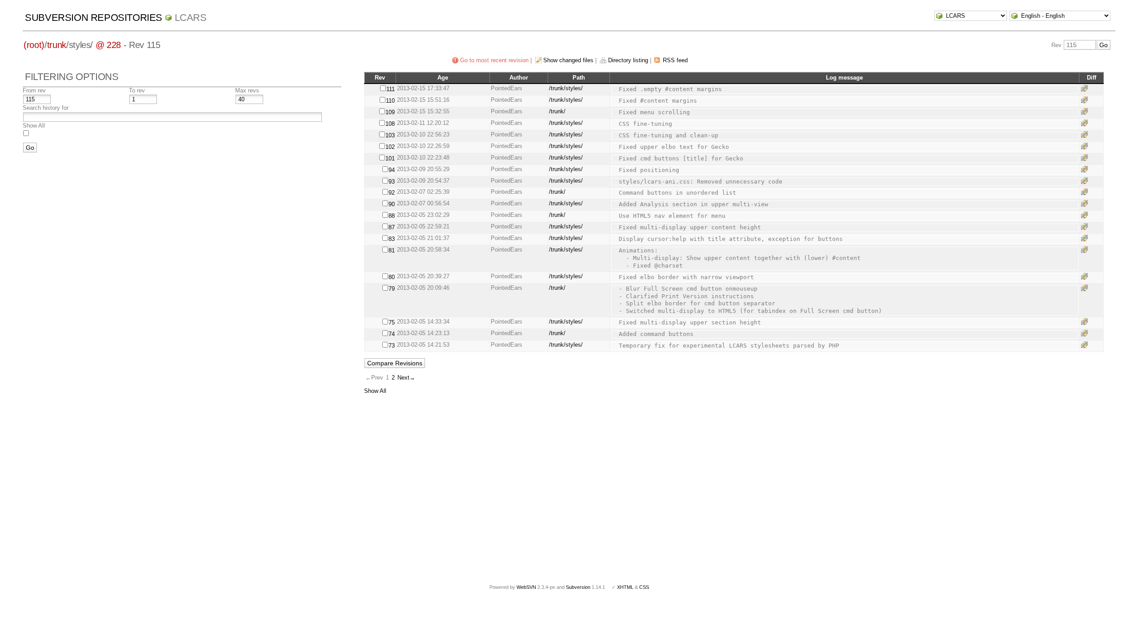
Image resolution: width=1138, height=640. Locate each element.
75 (392, 322)
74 (392, 334)
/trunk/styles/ (566, 88)
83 (392, 239)
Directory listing (628, 60)
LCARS (191, 17)
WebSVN (526, 587)
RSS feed (675, 60)
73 (392, 345)
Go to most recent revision (494, 60)
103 (390, 135)
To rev (137, 90)
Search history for (45, 107)
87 (392, 227)
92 (392, 192)
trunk (56, 45)
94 (392, 170)
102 (390, 147)
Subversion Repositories (93, 17)
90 (392, 204)
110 (390, 100)
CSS (644, 587)
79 (392, 288)
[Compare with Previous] (1086, 88)
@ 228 (108, 45)
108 (390, 123)
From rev (34, 90)
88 (392, 215)
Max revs (247, 90)
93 (392, 181)
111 (390, 89)
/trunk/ (557, 111)
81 (392, 250)
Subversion (578, 587)
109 (390, 112)
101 (390, 158)
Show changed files (568, 60)
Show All (34, 125)
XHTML (625, 587)
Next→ (406, 377)
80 (392, 277)
